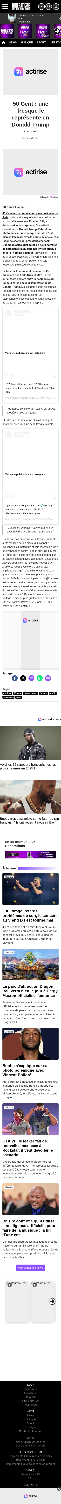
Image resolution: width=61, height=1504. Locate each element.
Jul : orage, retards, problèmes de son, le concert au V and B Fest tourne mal (29, 915)
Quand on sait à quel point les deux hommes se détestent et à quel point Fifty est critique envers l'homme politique (29, 249)
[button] (17, 1301)
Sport (41, 42)
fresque (43, 693)
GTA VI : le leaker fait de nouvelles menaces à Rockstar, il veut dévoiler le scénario (27, 1148)
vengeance (8, 697)
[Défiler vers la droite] (52, 1301)
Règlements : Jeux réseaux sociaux (30, 1456)
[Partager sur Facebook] (14, 679)
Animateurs (30, 1393)
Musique (27, 42)
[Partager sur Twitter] (22, 679)
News (13, 42)
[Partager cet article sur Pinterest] (30, 679)
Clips (30, 1478)
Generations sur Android (31, 1445)
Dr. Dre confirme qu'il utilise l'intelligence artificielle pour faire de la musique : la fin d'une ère (28, 1228)
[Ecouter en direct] (41, 6)
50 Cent (40, 397)
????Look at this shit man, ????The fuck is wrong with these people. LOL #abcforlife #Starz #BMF (30, 388)
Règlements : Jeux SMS (30, 1460)
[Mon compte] (56, 6)
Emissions (30, 1389)
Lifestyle (30, 1427)
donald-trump (30, 693)
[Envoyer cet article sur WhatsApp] (39, 679)
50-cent (17, 693)
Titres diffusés (30, 1401)
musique (7, 693)
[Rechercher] (48, 6)
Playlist (30, 1397)
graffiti (52, 693)
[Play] (4, 29)
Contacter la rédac (30, 1431)
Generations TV (30, 1474)
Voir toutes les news (30, 1267)
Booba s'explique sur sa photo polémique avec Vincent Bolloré (24, 1070)
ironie (18, 697)
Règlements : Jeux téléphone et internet (30, 1463)
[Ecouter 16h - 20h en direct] (30, 854)
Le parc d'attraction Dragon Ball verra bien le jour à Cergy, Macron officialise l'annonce (30, 991)
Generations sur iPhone (30, 1441)
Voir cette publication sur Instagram (25, 353)
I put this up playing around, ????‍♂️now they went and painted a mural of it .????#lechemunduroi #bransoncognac (29, 509)
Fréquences (30, 1404)
